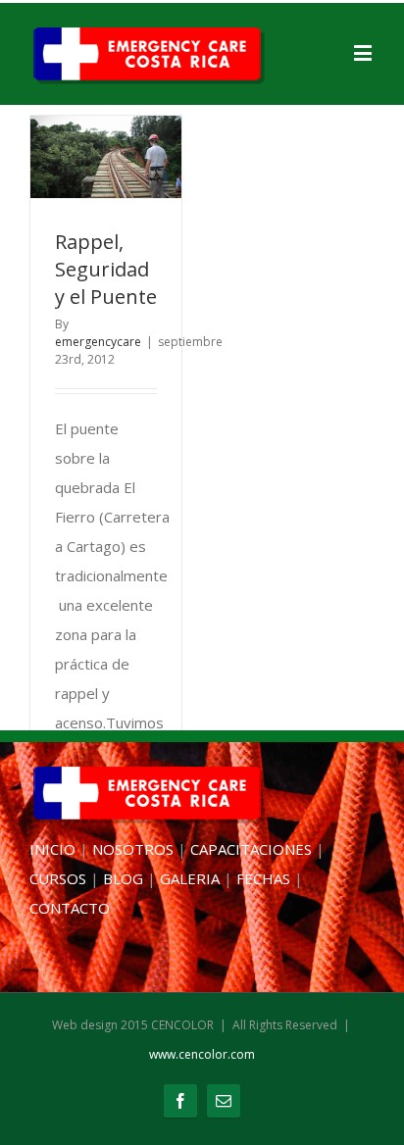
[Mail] (223, 1101)
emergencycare (98, 341)
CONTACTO (69, 908)
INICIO (52, 849)
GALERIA (190, 878)
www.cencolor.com (202, 1054)
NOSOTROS (133, 849)
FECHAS (263, 878)
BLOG (123, 878)
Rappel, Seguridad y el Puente (106, 269)
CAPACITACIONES (251, 849)
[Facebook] (180, 1101)
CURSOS (57, 878)
